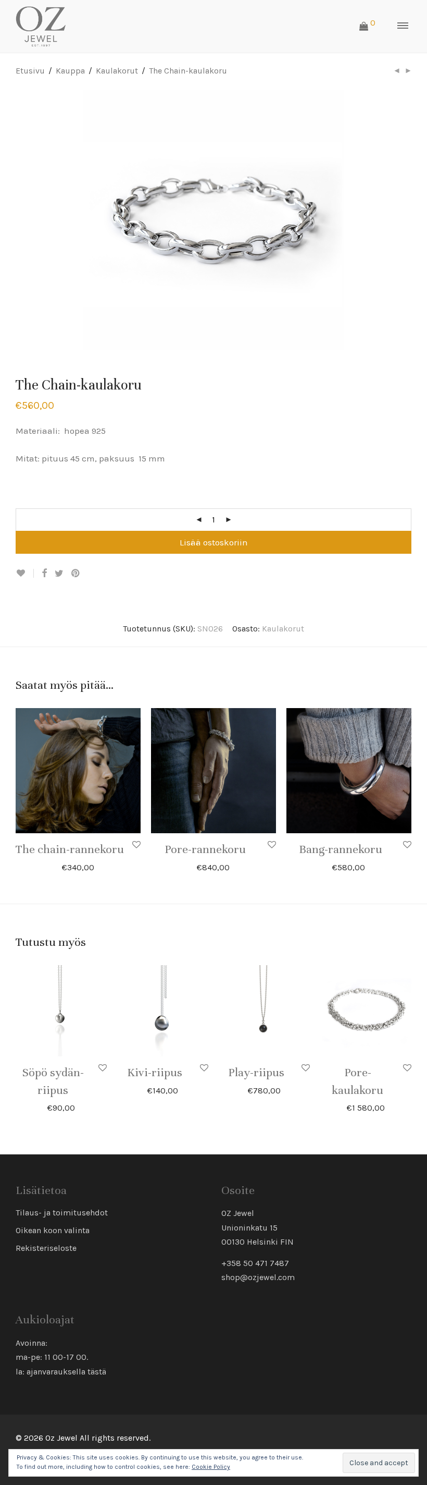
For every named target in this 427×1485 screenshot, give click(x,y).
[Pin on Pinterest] (76, 573)
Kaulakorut (117, 71)
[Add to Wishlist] (25, 573)
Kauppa (70, 71)
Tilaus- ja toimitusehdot (62, 1213)
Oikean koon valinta (53, 1230)
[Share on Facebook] (44, 573)
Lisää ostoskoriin (214, 542)
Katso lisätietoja (102, 867)
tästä (96, 1372)
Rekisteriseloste (46, 1248)
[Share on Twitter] (59, 573)
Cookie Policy (211, 1466)
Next (409, 220)
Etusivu (30, 71)
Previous (17, 220)
